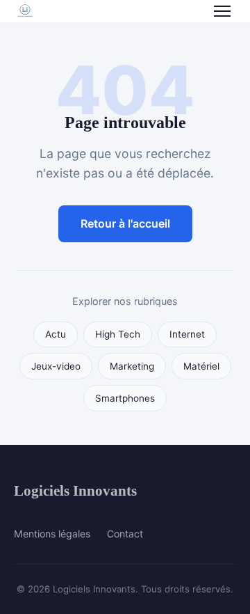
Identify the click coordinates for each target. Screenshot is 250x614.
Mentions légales (52, 534)
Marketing (132, 366)
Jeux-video (56, 366)
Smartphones (125, 398)
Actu (55, 334)
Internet (187, 334)
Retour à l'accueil (125, 223)
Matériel (201, 366)
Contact (125, 534)
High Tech (117, 334)
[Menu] (222, 11)
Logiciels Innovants (75, 490)
